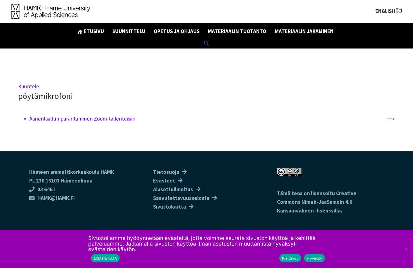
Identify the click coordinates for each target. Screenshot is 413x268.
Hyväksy (314, 258)
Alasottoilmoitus (173, 189)
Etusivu (93, 31)
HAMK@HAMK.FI (56, 198)
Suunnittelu (128, 31)
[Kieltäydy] (406, 249)
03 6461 (46, 189)
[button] (206, 44)
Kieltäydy (290, 258)
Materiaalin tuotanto (237, 31)
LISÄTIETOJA (105, 258)
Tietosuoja (166, 171)
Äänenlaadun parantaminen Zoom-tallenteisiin (82, 118)
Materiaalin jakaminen (304, 31)
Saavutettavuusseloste (181, 198)
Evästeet (164, 180)
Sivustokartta (169, 206)
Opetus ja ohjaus (176, 31)
